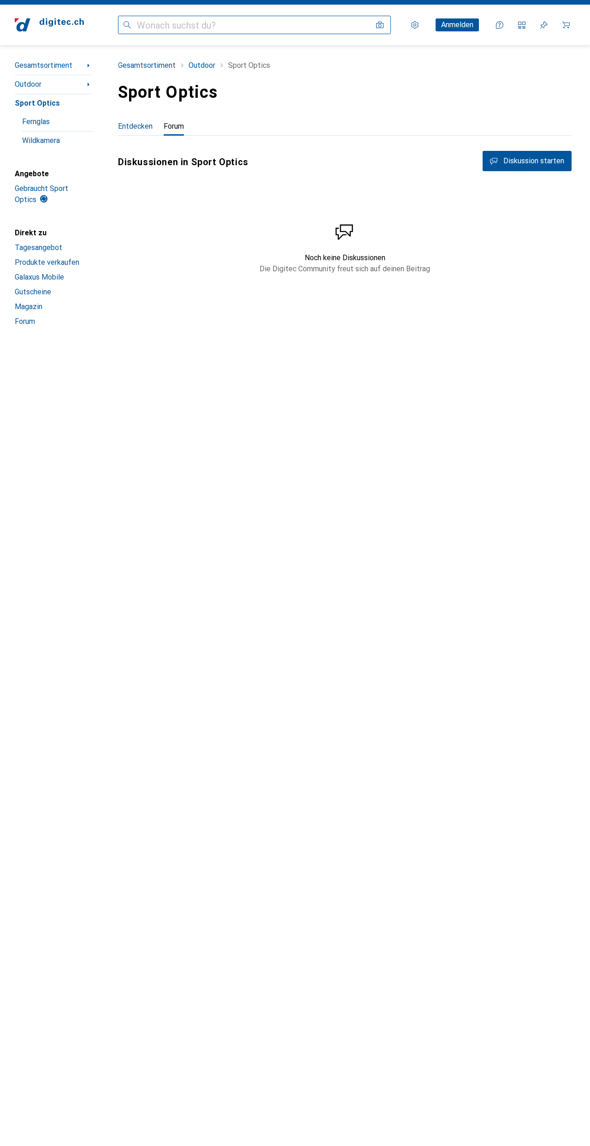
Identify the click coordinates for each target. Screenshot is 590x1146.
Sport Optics (37, 103)
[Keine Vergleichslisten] (521, 25)
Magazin (28, 306)
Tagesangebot (38, 247)
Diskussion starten (533, 160)
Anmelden (457, 24)
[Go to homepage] (49, 25)
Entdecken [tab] (135, 126)
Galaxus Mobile (39, 277)
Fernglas (36, 121)
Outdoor (28, 84)
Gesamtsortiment (43, 65)
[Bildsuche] (380, 25)
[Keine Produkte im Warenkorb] (566, 25)
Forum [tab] (174, 126)
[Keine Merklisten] (544, 25)
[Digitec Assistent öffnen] (499, 25)
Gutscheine (33, 291)
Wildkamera (41, 140)
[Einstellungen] (414, 25)
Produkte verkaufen (47, 262)
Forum (25, 321)
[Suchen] (127, 25)
